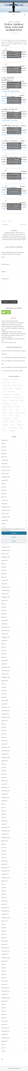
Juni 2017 (3, 807)
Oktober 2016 (4, 834)
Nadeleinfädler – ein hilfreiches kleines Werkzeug (13, 333)
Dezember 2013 (5, 947)
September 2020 (5, 677)
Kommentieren (5, 278)
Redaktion (5, 421)
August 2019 (4, 720)
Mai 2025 (3, 490)
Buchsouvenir (6, 385)
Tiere (21, 427)
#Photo (3, 101)
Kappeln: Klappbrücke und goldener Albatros (12, 326)
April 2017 (3, 814)
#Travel (2, 192)
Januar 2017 (4, 824)
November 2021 (5, 630)
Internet (4, 400)
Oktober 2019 (4, 714)
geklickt (11, 21)
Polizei (17, 415)
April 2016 (3, 854)
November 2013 (5, 951)
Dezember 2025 (5, 467)
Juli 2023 (3, 563)
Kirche (22, 400)
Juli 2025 (3, 483)
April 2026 (3, 453)
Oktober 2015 (4, 874)
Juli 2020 (3, 684)
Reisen (12, 421)
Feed (14, 318)
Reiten (19, 421)
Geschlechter (19, 397)
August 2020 (4, 680)
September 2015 (5, 877)
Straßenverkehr (12, 427)
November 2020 (5, 670)
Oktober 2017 (4, 794)
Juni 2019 (3, 727)
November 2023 (5, 550)
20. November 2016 (22, 178)
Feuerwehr (18, 388)
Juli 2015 (3, 884)
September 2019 (5, 717)
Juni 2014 (3, 927)
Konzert (17, 406)
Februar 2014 (4, 941)
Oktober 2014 (4, 914)
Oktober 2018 (4, 754)
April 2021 (3, 654)
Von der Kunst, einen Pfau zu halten (14, 370)
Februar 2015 (4, 901)
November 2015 (5, 871)
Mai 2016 (3, 851)
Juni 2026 (3, 447)
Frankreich (16, 394)
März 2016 (4, 857)
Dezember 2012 (5, 987)
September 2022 (5, 597)
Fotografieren (6, 394)
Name (3, 257)
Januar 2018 (4, 784)
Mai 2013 (3, 971)
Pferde (11, 415)
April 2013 (3, 974)
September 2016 (5, 837)
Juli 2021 (3, 644)
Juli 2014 (3, 924)
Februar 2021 (4, 660)
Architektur (15, 379)
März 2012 (4, 1017)
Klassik (15, 403)
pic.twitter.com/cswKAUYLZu (9, 134)
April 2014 (3, 934)
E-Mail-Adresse (5, 264)
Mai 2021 (3, 650)
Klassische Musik (7, 406)
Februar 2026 (4, 460)
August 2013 (4, 961)
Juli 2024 (3, 523)
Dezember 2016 (5, 827)
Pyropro (17, 21)
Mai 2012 (3, 1011)
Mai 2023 (3, 570)
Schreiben (5, 424)
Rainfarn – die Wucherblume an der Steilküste (12, 322)
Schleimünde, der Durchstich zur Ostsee (11, 324)
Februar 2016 (4, 861)
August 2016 (4, 841)
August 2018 (4, 760)
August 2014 (4, 921)
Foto (3, 391)
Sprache (19, 424)
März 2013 (4, 977)
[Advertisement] (14, 37)
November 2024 (5, 510)
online (4, 415)
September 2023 (5, 557)
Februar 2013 (4, 981)
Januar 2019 (4, 744)
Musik (11, 412)
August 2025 (4, 480)
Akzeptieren (14, 533)
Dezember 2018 (5, 747)
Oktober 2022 (4, 593)
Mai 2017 (3, 810)
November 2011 (5, 1031)
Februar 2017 (4, 820)
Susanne (6, 224)
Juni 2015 (3, 887)
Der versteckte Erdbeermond (8, 342)
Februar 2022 (4, 620)
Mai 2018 (3, 770)
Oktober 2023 (4, 553)
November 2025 (5, 470)
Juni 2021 (3, 647)
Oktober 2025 (4, 473)
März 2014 (4, 937)
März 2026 (4, 457)
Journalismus (14, 400)
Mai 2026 (3, 450)
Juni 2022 (3, 607)
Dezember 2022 (5, 587)
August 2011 (4, 1041)
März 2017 (4, 817)
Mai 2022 (3, 610)
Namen (17, 412)
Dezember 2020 (5, 667)
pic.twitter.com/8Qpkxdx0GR (9, 150)
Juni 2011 (3, 1047)
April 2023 (3, 573)
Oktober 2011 (4, 1034)
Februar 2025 (4, 500)
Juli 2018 (3, 764)
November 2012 (5, 991)
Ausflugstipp (6, 382)
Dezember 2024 (5, 507)
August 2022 (4, 600)
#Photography (5, 96)
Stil (3, 427)
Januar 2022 (4, 623)
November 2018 (5, 750)
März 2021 (4, 657)
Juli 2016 (3, 844)
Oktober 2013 (4, 954)
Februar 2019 (4, 740)
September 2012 (5, 997)
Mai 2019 (3, 730)
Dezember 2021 (5, 627)
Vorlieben (14, 541)
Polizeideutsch (6, 418)
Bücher (15, 385)
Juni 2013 (3, 967)
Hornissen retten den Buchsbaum (9, 321)
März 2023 (4, 577)
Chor (21, 385)
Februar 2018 (4, 780)
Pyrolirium (14, 5)
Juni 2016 (3, 847)
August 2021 (4, 640)
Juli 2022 (3, 603)
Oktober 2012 (4, 994)
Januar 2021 (4, 664)
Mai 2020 (3, 690)
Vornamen (12, 430)
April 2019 (3, 734)
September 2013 (5, 957)
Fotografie (4, 221)
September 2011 (5, 1037)
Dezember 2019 (5, 707)
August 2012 (4, 1001)
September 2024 (5, 517)
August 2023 (4, 560)
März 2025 (4, 497)
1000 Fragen (5, 379)
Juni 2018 (3, 767)
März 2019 (4, 737)
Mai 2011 (3, 1051)
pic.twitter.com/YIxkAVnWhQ (9, 91)
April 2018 (3, 774)
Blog (14, 382)
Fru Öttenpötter (7, 397)
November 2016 (5, 830)
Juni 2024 (3, 527)
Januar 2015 (4, 904)
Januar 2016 (4, 864)
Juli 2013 (3, 964)
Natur (23, 412)
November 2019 (5, 710)
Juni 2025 (3, 487)
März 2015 (4, 897)
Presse (16, 418)
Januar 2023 (4, 583)
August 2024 (4, 520)
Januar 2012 (4, 1024)
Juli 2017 (3, 804)
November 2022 (5, 590)
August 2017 (4, 800)
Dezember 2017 (5, 787)
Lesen (16, 409)
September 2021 (5, 637)
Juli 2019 (3, 724)
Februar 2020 (4, 700)
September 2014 (5, 917)
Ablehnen (14, 537)
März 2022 (4, 617)
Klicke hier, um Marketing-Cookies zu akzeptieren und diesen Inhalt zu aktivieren (14, 54)
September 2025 (5, 477)
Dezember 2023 (5, 547)
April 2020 (3, 694)
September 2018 (5, 757)
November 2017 (5, 790)
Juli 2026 (3, 443)
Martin (3, 367)
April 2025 (3, 493)
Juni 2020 (3, 687)
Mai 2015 (3, 891)
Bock (2, 357)
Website (3, 271)
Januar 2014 (4, 944)
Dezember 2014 (5, 907)
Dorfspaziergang (7, 388)
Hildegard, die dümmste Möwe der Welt (11, 331)
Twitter (10, 221)
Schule (13, 424)
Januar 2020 (4, 704)
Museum (4, 412)
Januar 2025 (4, 503)
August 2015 (4, 881)
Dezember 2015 (5, 867)
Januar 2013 (4, 984)
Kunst (11, 409)
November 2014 (5, 911)
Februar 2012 (4, 1021)
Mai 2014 (3, 931)
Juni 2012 (3, 1007)
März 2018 (4, 777)
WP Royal (18, 1068)
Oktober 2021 (4, 633)
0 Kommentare (23, 224)
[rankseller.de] (14, 1059)
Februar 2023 (4, 580)
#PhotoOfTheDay (6, 98)
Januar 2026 (4, 463)
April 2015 (3, 894)
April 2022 (3, 613)
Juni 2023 (3, 567)
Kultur (4, 409)
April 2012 (3, 1014)
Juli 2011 (3, 1044)
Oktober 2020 (4, 674)
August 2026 (4, 440)
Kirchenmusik (6, 403)
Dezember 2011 (5, 1027)
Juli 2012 (3, 1004)
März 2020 (4, 697)
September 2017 (5, 797)
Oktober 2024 (4, 513)
